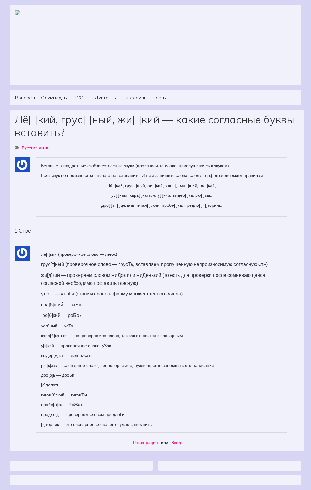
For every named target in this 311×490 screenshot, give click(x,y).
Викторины (135, 98)
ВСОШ (81, 98)
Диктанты (106, 98)
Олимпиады (54, 98)
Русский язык (35, 147)
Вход (176, 442)
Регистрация (145, 442)
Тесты (159, 98)
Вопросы (25, 98)
